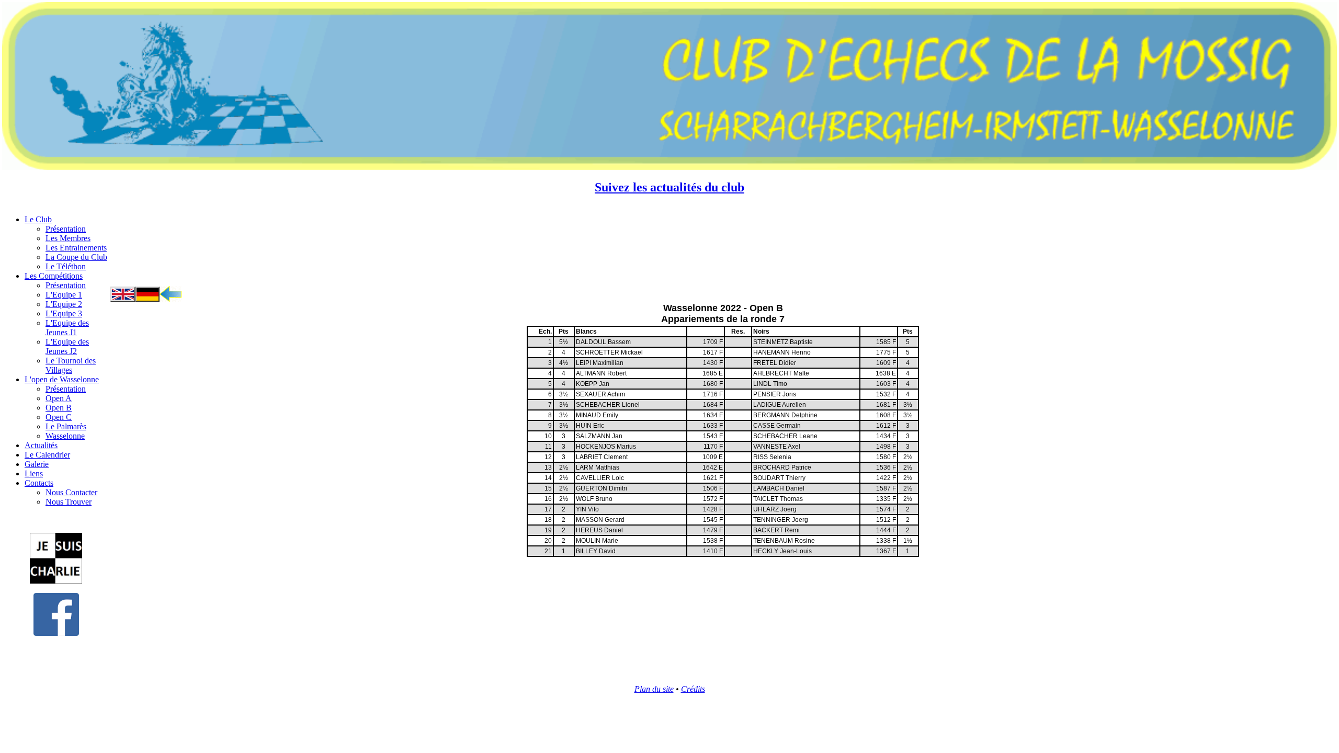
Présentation (66, 228)
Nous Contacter (71, 492)
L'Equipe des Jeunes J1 (67, 327)
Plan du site (654, 688)
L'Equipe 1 (64, 294)
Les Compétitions (54, 275)
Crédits (693, 688)
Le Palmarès (66, 426)
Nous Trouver (69, 501)
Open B (59, 407)
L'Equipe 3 (64, 313)
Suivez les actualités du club (669, 187)
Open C (59, 417)
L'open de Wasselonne (62, 379)
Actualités (41, 445)
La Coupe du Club (76, 257)
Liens (34, 473)
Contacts (39, 482)
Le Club (38, 219)
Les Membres (68, 238)
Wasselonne (65, 435)
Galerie (37, 464)
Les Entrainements (76, 247)
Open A (59, 398)
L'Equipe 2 (64, 304)
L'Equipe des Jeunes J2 (67, 346)
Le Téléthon (66, 266)
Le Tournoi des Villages (71, 365)
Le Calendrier (47, 454)
